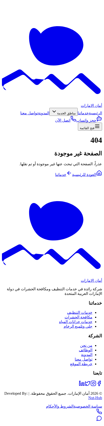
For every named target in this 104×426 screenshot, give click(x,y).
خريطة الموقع (81, 364)
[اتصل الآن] (99, 413)
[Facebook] (99, 385)
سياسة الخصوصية (88, 406)
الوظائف (85, 350)
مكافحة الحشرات (78, 317)
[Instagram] (93, 385)
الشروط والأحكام (60, 406)
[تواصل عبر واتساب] (99, 420)
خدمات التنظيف (79, 312)
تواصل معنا (29, 113)
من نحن (86, 345)
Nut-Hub (95, 398)
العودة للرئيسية (84, 175)
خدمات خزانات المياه (75, 322)
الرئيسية (95, 113)
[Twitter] (87, 385)
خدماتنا (83, 113)
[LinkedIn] (82, 385)
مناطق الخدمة (66, 113)
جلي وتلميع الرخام (78, 326)
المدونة (43, 113)
